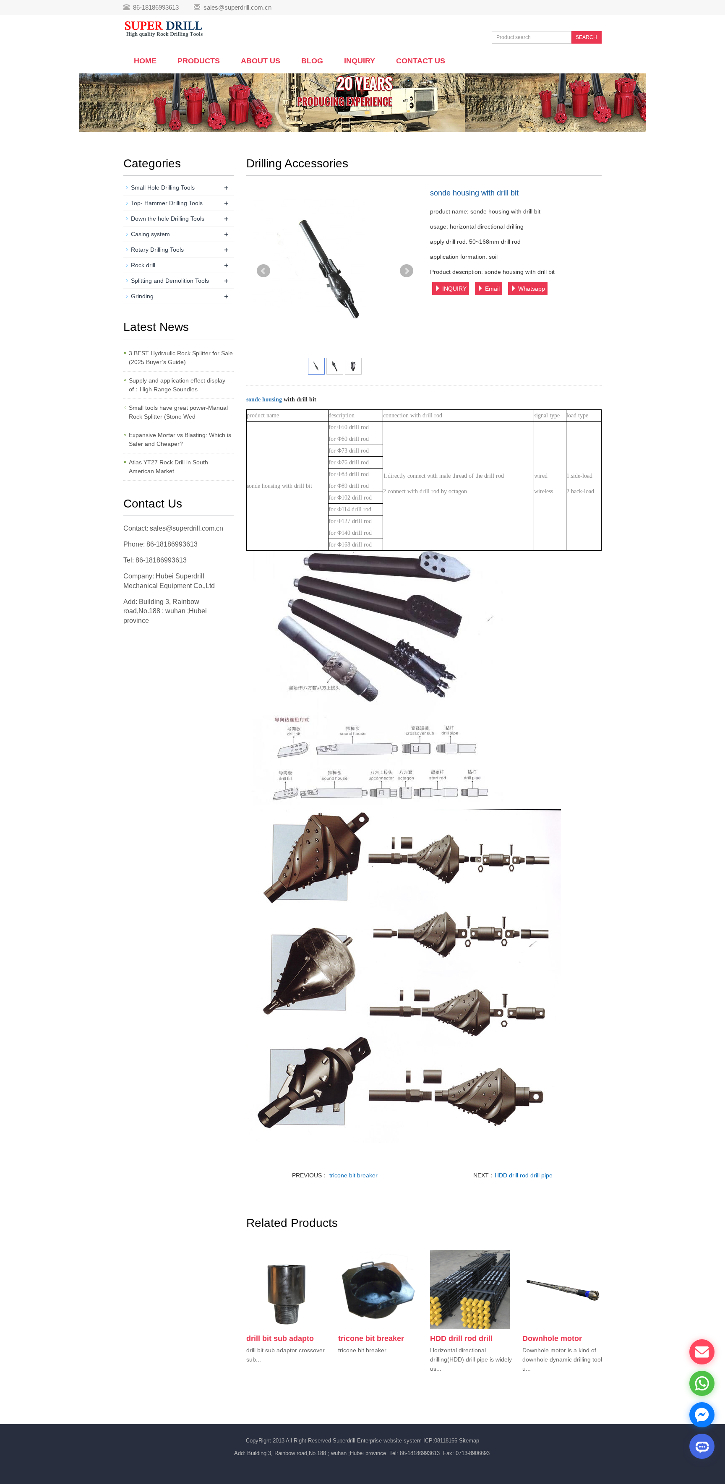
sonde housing (265, 399)
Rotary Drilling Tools (157, 249)
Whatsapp (530, 288)
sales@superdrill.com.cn (237, 7)
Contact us (420, 61)
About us (260, 61)
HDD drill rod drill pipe (524, 1175)
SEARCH (586, 37)
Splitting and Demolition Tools (170, 280)
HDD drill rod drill (461, 1338)
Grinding (142, 296)
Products (198, 61)
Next (406, 271)
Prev (263, 271)
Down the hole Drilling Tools (167, 218)
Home (145, 61)
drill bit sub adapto (280, 1338)
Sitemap (469, 1440)
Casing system (150, 234)
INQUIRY (454, 288)
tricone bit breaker (353, 1175)
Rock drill (143, 265)
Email (491, 288)
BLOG (312, 61)
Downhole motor (552, 1338)
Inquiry (359, 61)
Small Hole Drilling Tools (163, 187)
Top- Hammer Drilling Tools (167, 203)
